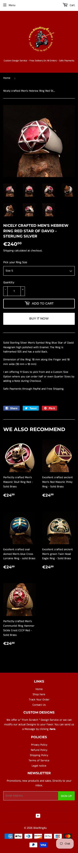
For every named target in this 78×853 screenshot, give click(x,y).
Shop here (39, 694)
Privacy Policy (39, 745)
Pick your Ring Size (15, 262)
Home (6, 78)
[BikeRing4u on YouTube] (38, 817)
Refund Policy (39, 750)
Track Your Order (39, 700)
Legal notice (39, 766)
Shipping (8, 251)
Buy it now (39, 318)
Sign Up (66, 796)
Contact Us (39, 705)
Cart (72, 5)
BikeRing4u (40, 828)
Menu (12, 5)
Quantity (8, 282)
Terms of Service (39, 760)
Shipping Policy (39, 755)
